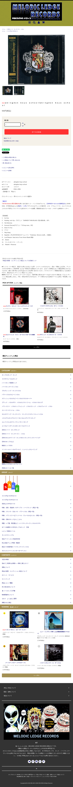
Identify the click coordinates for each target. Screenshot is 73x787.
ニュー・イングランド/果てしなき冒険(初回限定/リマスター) (53, 632)
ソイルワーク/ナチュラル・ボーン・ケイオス (51, 306)
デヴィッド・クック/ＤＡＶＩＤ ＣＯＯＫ (51, 334)
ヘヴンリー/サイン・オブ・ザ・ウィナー (15, 629)
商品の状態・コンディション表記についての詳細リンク (19, 260)
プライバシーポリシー (35, 776)
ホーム (3, 29)
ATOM (54, 776)
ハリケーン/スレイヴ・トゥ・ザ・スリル (50, 663)
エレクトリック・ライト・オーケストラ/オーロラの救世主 (19, 335)
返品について (7, 138)
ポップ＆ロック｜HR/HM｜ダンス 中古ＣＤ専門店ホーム (21, 774)
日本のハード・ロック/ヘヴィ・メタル (15, 29)
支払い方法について (41, 774)
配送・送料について (51, 774)
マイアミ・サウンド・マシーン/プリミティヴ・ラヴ (19, 306)
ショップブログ (45, 776)
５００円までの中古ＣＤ (12, 31)
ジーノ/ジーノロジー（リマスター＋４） (15, 662)
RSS (51, 776)
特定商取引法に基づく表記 (11, 141)
